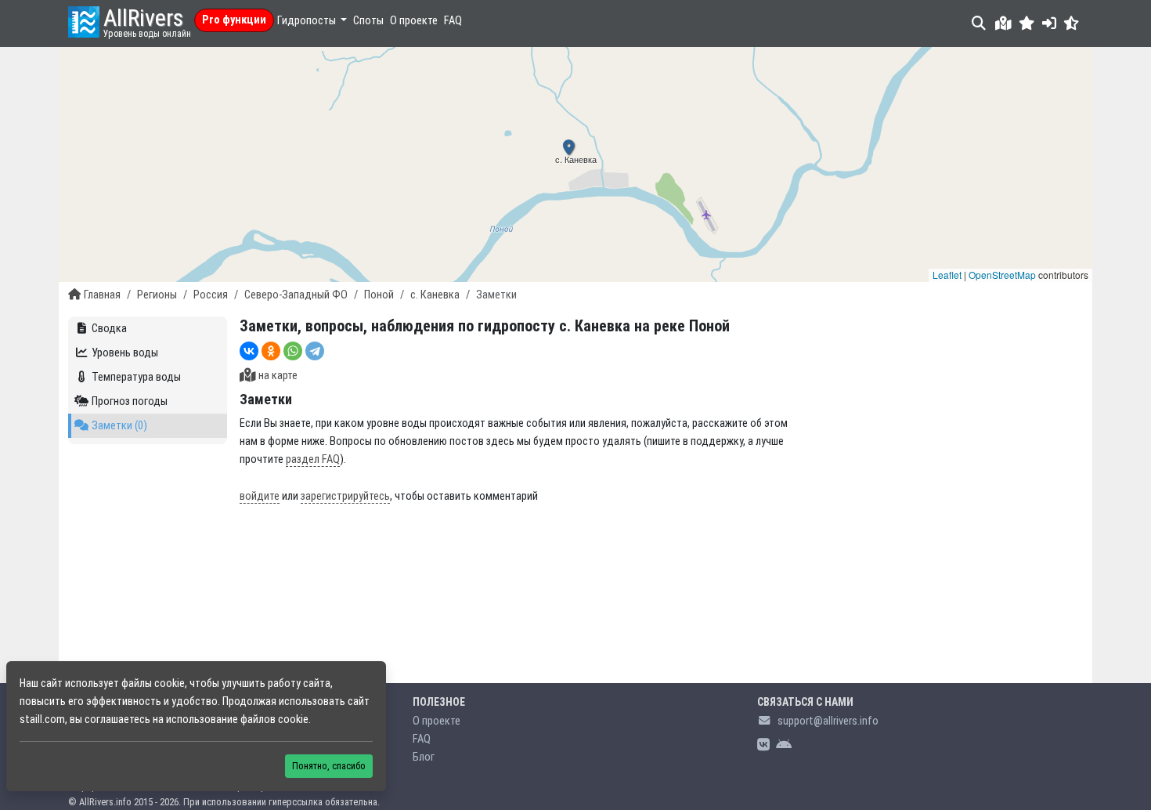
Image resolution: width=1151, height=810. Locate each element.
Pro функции (234, 20)
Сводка (109, 328)
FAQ (453, 20)
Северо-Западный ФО (296, 295)
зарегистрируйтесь (345, 496)
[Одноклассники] (271, 351)
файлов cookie (274, 719)
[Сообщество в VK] (763, 745)
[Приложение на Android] (784, 745)
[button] (1027, 23)
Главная (102, 295)
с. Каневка (435, 295)
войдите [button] (260, 496)
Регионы (157, 295)
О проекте (414, 20)
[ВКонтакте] (249, 351)
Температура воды (136, 377)
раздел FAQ (313, 459)
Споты (368, 20)
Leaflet (947, 274)
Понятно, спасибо (329, 766)
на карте (278, 375)
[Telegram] (314, 351)
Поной (379, 295)
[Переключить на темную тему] (1071, 23)
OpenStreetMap (1002, 274)
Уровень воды (125, 353)
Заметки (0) (119, 425)
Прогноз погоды (130, 401)
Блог (424, 757)
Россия (210, 295)
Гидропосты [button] (307, 20)
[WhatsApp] (292, 351)
